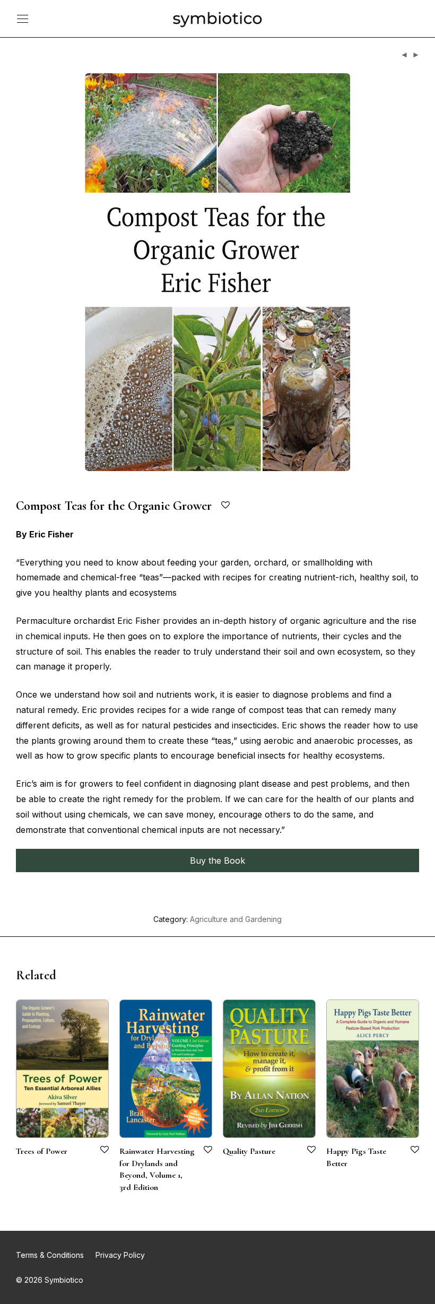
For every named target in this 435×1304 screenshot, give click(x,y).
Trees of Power (41, 1151)
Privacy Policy (120, 1254)
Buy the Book (217, 860)
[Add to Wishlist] (226, 505)
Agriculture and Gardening (236, 919)
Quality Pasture (249, 1151)
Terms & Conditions (50, 1254)
